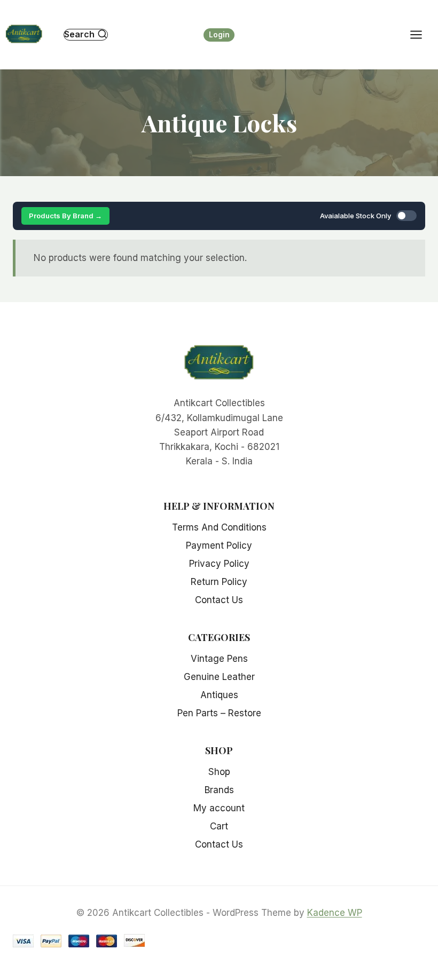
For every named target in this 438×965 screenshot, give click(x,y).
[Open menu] (421, 34)
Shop (219, 771)
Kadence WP (334, 912)
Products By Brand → (65, 215)
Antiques (219, 695)
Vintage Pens (219, 658)
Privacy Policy (219, 563)
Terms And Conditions (219, 527)
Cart (219, 826)
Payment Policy (219, 545)
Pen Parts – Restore (219, 713)
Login (219, 34)
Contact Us (219, 600)
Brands (219, 790)
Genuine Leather (219, 676)
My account (219, 808)
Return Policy (219, 581)
